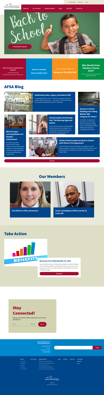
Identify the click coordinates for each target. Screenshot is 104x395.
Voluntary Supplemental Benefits (46, 367)
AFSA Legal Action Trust (44, 365)
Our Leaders (22, 361)
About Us (26, 8)
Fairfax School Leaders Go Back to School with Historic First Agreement (76, 141)
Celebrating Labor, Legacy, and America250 (53, 95)
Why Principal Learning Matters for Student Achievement (15, 135)
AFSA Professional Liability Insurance (46, 363)
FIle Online (59, 273)
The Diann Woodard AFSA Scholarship (47, 369)
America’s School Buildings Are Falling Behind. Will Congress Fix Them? (88, 113)
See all (52, 161)
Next (92, 236)
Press (87, 2)
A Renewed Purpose (20, 47)
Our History (22, 367)
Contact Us (79, 8)
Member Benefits (50, 8)
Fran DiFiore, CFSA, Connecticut (25, 210)
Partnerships (72, 2)
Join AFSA (69, 8)
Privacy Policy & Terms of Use (52, 384)
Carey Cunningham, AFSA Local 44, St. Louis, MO (71, 211)
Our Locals (22, 365)
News (60, 8)
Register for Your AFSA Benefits (45, 361)
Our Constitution (23, 369)
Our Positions (37, 8)
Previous (88, 236)
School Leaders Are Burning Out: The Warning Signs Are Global (60, 120)
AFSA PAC (80, 2)
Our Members (23, 363)
